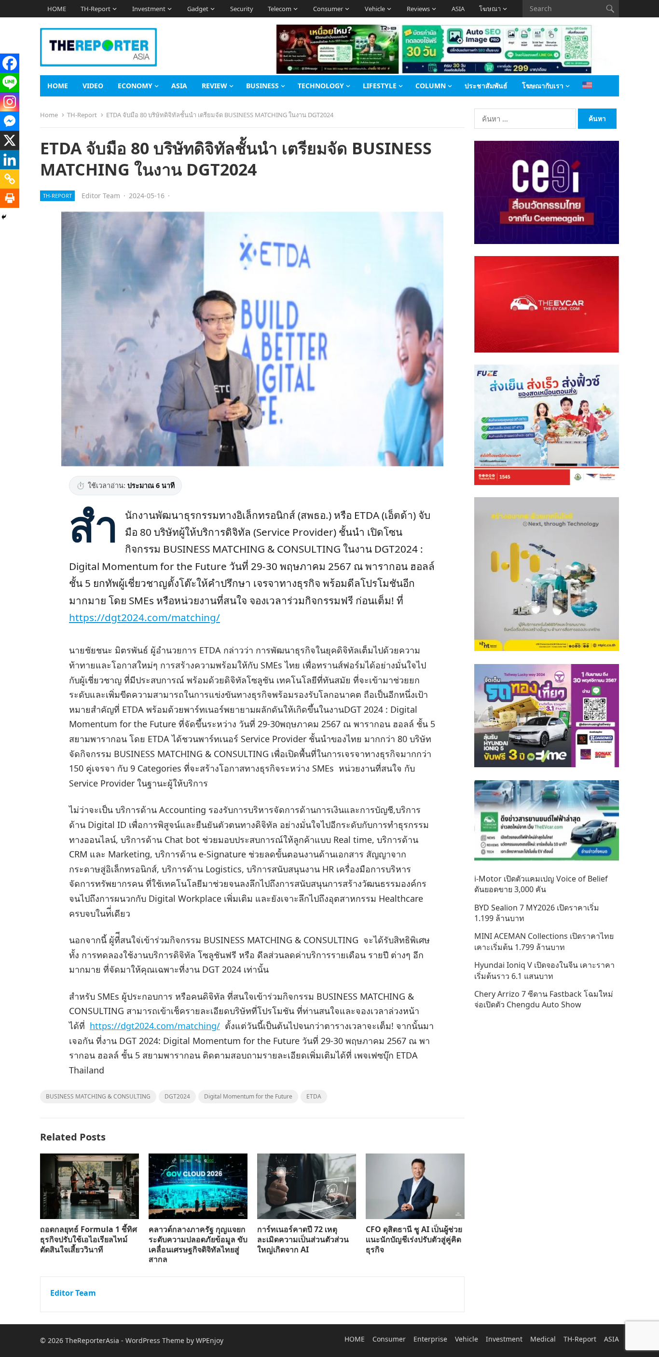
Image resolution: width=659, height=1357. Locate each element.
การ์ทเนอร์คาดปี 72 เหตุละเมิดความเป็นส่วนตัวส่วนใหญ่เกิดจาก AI (303, 1239)
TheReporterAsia (92, 1340)
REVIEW (214, 85)
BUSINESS (262, 85)
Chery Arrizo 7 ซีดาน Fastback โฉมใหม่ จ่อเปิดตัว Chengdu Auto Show (543, 999)
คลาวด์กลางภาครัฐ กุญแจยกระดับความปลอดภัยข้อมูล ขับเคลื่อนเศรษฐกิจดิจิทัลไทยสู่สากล (198, 1244)
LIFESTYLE (380, 85)
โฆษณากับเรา (542, 85)
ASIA (458, 8)
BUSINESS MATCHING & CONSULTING (98, 1096)
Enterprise (430, 1338)
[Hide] (4, 217)
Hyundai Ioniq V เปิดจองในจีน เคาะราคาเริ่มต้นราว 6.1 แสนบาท (544, 970)
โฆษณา (490, 8)
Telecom (279, 8)
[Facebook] (9, 63)
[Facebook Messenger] (9, 121)
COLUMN (430, 85)
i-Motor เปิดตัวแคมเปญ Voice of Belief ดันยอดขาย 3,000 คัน (541, 884)
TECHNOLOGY (321, 85)
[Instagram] (9, 101)
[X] (9, 140)
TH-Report (95, 8)
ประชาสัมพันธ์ (486, 85)
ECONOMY (135, 85)
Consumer (328, 8)
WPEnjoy (209, 1340)
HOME (56, 8)
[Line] (9, 82)
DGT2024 (177, 1096)
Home (49, 114)
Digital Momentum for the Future (248, 1096)
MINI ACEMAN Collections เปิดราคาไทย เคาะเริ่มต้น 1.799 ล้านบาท (544, 941)
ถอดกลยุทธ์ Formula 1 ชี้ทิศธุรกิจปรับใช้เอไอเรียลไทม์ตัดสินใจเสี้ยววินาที (88, 1239)
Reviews (418, 8)
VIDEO (92, 85)
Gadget (197, 8)
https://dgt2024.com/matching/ (144, 617)
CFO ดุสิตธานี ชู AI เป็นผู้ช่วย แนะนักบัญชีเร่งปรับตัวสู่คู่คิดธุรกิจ (414, 1239)
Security (241, 8)
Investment (148, 8)
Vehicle (375, 8)
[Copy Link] (9, 179)
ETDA (313, 1096)
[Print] (9, 198)
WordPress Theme (154, 1340)
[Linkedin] (9, 159)
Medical (543, 1338)
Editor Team (101, 195)
